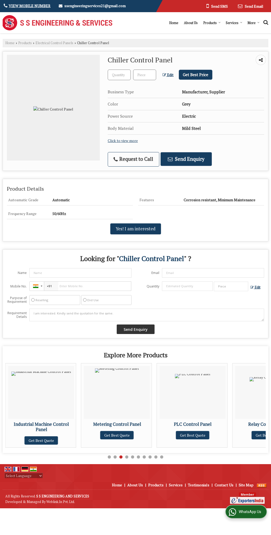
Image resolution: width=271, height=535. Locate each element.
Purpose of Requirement (17, 300)
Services (232, 22)
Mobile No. (18, 286)
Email (155, 273)
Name (22, 273)
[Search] (265, 21)
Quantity (153, 286)
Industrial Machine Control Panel (29, 426)
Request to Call (135, 159)
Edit (170, 74)
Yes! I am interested (136, 229)
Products (210, 22)
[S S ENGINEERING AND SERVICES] (57, 22)
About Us (191, 22)
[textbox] (144, 75)
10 (161, 457)
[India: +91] (36, 286)
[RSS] (262, 484)
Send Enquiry (189, 159)
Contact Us (224, 484)
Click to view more (123, 140)
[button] (30, 5)
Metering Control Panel (105, 424)
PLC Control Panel (181, 424)
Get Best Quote (29, 440)
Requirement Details (17, 315)
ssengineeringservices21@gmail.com (95, 5)
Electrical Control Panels (54, 43)
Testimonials (198, 484)
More (251, 22)
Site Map (246, 484)
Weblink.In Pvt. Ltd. (60, 502)
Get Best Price (195, 74)
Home (173, 22)
